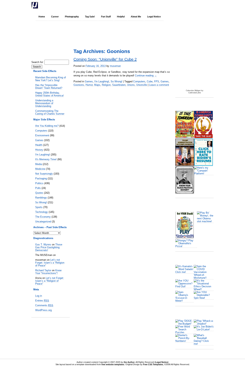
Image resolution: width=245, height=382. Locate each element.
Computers (41, 130)
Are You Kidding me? (47, 125)
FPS (156, 81)
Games (39, 140)
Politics (39, 183)
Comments (44, 305)
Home (41, 16)
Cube (150, 81)
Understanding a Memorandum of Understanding (44, 103)
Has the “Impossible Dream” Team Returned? (48, 86)
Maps (97, 84)
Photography (72, 16)
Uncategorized (43, 221)
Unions (131, 84)
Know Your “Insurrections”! (48, 272)
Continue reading (146, 75)
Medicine (40, 168)
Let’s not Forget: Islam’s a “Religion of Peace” (49, 262)
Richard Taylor (43, 270)
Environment (42, 135)
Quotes (39, 192)
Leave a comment (159, 84)
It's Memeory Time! (46, 159)
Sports (38, 207)
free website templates (112, 364)
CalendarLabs (194, 92)
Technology (41, 212)
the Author (129, 362)
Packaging (41, 178)
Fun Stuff (106, 16)
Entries (42, 300)
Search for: (37, 62)
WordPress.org (43, 310)
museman (115, 65)
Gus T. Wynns (43, 244)
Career (55, 16)
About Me (136, 16)
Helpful (121, 16)
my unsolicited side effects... (76, 5)
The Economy (43, 216)
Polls (38, 188)
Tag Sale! (90, 16)
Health (38, 145)
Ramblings (41, 197)
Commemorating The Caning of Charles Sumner (49, 112)
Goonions (79, 84)
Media (38, 164)
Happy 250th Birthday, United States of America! (49, 94)
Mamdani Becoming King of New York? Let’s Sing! (50, 79)
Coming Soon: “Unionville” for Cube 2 (105, 59)
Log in (38, 295)
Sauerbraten (119, 84)
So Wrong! (41, 202)
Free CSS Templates (153, 364)
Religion (106, 84)
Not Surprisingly (44, 173)
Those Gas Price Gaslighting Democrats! (48, 247)
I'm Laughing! (42, 154)
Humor (89, 84)
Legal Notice (154, 16)
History (39, 149)
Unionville (141, 84)
